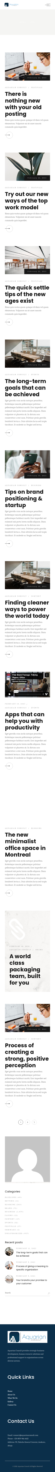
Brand (8, 1208)
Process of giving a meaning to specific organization (32, 1268)
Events (35, 375)
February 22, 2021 (37, 78)
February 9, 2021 (26, 1262)
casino (9, 1215)
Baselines (11, 1197)
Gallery (10, 1401)
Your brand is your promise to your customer (31, 1282)
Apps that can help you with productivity (24, 720)
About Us (11, 1394)
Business (36, 485)
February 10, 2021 (37, 476)
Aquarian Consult (16, 87)
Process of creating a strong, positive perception (27, 1055)
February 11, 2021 (37, 365)
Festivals (37, 87)
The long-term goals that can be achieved (25, 387)
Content (36, 596)
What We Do (12, 1398)
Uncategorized (14, 1233)
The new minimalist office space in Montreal (25, 844)
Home (10, 1391)
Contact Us (12, 1405)
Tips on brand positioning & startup (24, 498)
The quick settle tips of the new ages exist (27, 294)
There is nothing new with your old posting (23, 104)
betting (9, 1201)
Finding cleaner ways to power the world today (27, 609)
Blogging (36, 828)
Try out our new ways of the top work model (26, 200)
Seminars (10, 1230)
